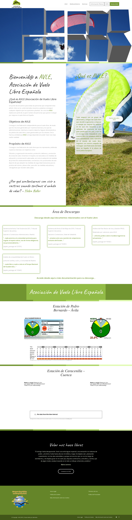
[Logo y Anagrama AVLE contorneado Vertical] (17, 4)
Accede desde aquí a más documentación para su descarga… (66, 278)
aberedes (35, 517)
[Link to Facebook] (119, 517)
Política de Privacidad (94, 494)
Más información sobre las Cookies (59, 498)
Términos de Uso (93, 491)
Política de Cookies (55, 494)
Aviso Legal (53, 491)
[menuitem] (66, 4)
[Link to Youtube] (116, 517)
